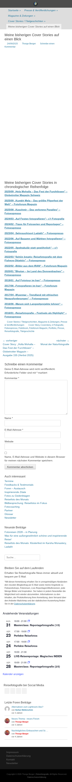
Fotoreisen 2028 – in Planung (21, 532)
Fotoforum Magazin (55, 265)
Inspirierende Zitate (15, 492)
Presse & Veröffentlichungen (41, 10)
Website (9, 441)
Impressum (12, 752)
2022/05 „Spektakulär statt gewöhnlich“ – (30, 247)
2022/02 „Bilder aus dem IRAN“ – (24, 265)
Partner (9, 510)
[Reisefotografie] (35, 4)
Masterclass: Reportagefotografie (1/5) (37, 625)
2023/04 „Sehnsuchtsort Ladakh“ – (26, 233)
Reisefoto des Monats (17, 499)
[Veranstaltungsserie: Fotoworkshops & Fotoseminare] (28, 631)
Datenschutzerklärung (24, 604)
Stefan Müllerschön (24, 710)
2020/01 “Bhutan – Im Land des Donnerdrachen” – (34, 271)
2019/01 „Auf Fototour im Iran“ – (24, 280)
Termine (9, 481)
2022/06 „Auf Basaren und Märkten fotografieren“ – (35, 238)
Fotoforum (23, 328)
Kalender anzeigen (13, 674)
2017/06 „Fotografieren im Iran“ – (25, 285)
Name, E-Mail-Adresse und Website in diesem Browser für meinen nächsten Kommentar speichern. (35, 458)
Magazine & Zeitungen (21, 15)
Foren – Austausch (15, 488)
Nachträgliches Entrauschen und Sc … (30, 730)
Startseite (14, 10)
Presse (60, 328)
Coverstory (46, 325)
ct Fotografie (57, 325)
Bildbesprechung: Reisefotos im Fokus (26, 503)
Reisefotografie (12, 331)
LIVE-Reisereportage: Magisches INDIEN (38, 656)
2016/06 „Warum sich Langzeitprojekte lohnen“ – (34, 304)
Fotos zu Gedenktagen (17, 495)
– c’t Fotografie (55, 218)
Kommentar (12, 378)
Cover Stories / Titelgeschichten (26, 21)
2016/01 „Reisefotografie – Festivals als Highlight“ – (36, 313)
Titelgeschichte (27, 331)
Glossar (9, 514)
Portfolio (52, 328)
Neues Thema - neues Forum (25, 719)
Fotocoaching (12, 506)
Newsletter (10, 517)
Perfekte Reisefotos (25, 635)
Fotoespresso (55, 233)
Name (9, 418)
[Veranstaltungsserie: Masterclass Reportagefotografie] (28, 620)
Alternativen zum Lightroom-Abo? (27, 707)
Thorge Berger (29, 43)
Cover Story (33, 325)
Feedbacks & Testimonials (19, 484)
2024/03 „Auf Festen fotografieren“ (25, 218)
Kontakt (10, 759)
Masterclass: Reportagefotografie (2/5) (37, 666)
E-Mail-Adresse (14, 429)
